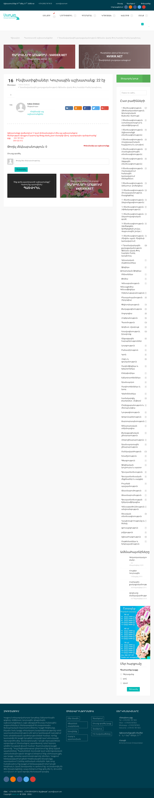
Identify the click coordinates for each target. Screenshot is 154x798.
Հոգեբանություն (129, 318)
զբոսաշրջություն (129, 528)
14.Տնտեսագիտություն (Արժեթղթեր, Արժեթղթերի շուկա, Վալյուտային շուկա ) (132, 227)
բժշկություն (127, 532)
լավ (125, 679)
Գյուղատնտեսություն (132, 472)
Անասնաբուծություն (131, 491)
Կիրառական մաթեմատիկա (128, 261)
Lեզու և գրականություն (129, 360)
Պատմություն (128, 322)
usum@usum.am (61, 3)
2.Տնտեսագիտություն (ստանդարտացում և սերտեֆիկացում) (132, 122)
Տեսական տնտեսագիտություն (131, 515)
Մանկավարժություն (131, 451)
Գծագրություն (128, 460)
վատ (125, 683)
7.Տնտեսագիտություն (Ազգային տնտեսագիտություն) (132, 161)
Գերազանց (128, 674)
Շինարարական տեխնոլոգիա (129, 427)
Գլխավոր (15, 38)
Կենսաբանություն (130, 283)
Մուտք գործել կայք (102, 723)
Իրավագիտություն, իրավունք (130, 332)
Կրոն (123, 355)
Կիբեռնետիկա (128, 394)
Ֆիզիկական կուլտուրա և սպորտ (131, 466)
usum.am (15, 794)
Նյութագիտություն (130, 412)
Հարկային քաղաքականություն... (138, 583)
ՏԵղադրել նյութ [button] (129, 78)
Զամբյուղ (97, 729)
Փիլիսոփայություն (130, 305)
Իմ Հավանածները (102, 734)
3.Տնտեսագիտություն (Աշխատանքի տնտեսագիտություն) (132, 132)
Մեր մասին (73, 718)
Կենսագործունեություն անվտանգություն (132, 508)
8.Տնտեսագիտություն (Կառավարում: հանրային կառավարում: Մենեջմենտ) (132, 173)
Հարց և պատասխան (74, 737)
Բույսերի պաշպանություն (129, 484)
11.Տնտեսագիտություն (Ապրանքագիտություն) (132, 201)
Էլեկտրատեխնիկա (131, 378)
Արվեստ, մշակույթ (130, 327)
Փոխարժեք (145, 3)
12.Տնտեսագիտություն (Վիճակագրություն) (132, 208)
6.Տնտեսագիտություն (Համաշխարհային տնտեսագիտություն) (132, 151)
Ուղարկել (21, 169)
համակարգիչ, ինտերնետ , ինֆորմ (131, 399)
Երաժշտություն (129, 456)
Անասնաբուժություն (131, 495)
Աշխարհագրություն (131, 537)
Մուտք (120, 3)
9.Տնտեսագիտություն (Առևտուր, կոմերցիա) (132, 184)
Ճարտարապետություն (132, 421)
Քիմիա (124, 279)
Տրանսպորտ (127, 382)
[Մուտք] (9, 157)
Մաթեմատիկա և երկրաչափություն (130, 542)
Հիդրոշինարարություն (132, 440)
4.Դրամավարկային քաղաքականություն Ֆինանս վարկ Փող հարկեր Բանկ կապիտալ (98, 38)
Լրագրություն (128, 346)
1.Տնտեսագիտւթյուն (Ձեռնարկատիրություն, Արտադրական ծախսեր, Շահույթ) (133, 112)
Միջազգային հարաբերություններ (131, 339)
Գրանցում (130, 3)
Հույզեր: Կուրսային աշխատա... (135, 572)
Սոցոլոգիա (126, 313)
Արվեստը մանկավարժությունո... (138, 594)
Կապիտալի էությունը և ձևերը (132, 522)
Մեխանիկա (127, 274)
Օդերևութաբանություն (132, 293)
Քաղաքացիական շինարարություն (130, 434)
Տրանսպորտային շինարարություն (130, 445)
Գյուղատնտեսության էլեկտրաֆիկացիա (131, 501)
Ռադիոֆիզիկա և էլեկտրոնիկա (129, 367)
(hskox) (24, 85)
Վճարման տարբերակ (73, 724)
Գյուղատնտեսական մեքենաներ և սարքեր (132, 477)
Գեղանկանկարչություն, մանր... (138, 558)
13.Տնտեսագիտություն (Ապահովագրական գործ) (132, 216)
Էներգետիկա (128, 373)
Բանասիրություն (129, 350)
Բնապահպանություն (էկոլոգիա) (131, 298)
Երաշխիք (72, 731)
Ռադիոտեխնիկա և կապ (130, 388)
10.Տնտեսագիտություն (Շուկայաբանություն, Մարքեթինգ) (132, 193)
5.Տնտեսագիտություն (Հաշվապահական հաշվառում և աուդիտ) (132, 142)
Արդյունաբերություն (131, 417)
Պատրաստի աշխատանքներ (38, 38)
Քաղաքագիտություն (131, 309)
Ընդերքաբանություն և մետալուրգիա (132, 406)
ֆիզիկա (125, 267)
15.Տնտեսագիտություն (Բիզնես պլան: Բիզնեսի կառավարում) (132, 238)
